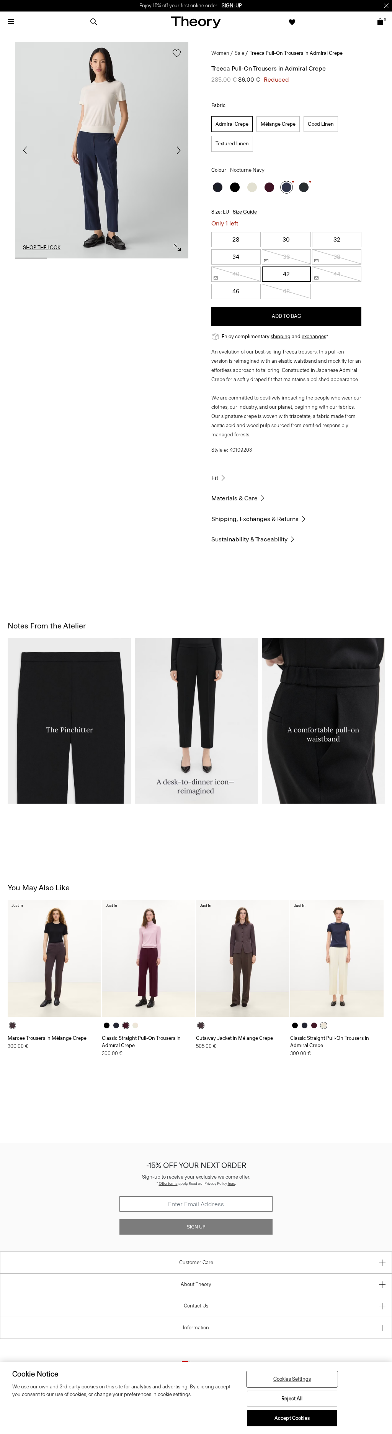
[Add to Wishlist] (174, 57)
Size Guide (245, 212)
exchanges (314, 336)
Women (220, 53)
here (231, 1183)
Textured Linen (232, 143)
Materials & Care (234, 498)
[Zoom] (175, 245)
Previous (26, 150)
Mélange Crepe (278, 124)
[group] (54, 958)
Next (176, 150)
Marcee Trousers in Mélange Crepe (47, 1038)
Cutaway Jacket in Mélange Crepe (234, 1038)
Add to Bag (286, 316)
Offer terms (168, 1183)
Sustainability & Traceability (249, 539)
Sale (239, 53)
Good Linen (321, 124)
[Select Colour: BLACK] (235, 187)
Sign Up (196, 1227)
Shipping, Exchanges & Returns (255, 519)
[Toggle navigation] (11, 22)
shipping (281, 336)
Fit (214, 478)
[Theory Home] (196, 22)
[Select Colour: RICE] (252, 187)
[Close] (386, 5)
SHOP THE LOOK (41, 247)
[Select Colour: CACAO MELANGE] (14, 1025)
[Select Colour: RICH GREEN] (303, 187)
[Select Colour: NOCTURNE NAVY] (286, 187)
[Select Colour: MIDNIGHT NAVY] (217, 187)
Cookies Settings (292, 1379)
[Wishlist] (292, 22)
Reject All (291, 1398)
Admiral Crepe (232, 124)
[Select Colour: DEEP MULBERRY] (269, 187)
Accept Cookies (292, 1418)
